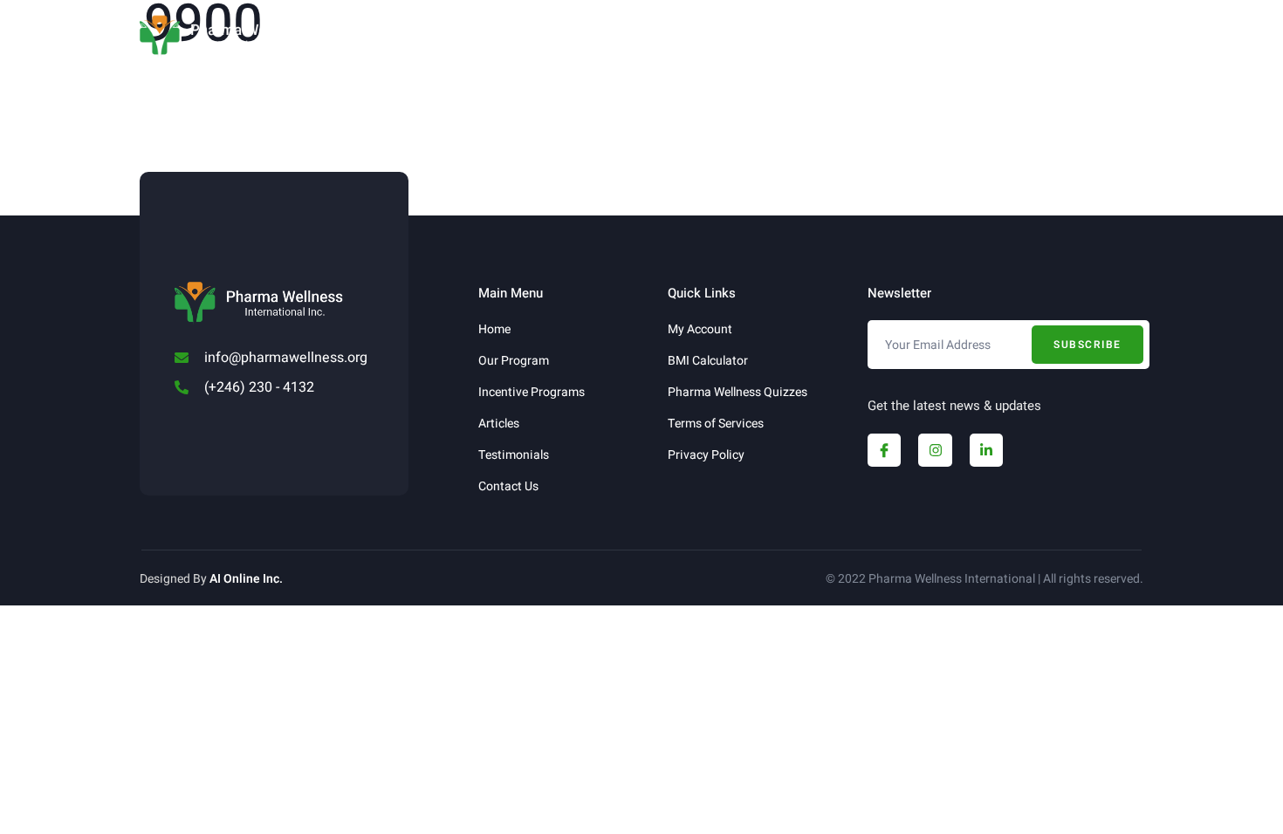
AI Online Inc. (246, 579)
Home (348, 37)
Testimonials (700, 37)
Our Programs (430, 36)
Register (882, 37)
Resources (571, 37)
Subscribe (1087, 344)
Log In (953, 36)
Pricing (798, 37)
